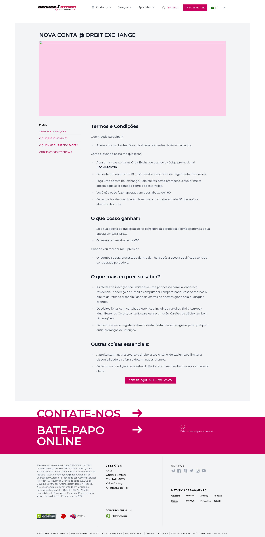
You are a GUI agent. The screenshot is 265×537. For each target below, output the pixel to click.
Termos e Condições (52, 131)
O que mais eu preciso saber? (58, 145)
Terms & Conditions (98, 533)
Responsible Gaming (134, 533)
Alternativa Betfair (117, 487)
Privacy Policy (116, 533)
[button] (218, 7)
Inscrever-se (195, 7)
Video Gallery (114, 483)
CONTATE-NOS (79, 413)
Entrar (173, 7)
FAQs (109, 470)
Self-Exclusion (199, 533)
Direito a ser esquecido (217, 533)
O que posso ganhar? (53, 138)
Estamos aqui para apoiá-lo (196, 431)
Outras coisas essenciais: (55, 152)
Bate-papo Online (71, 435)
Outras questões (116, 474)
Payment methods (79, 533)
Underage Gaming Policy (157, 533)
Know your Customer (180, 533)
